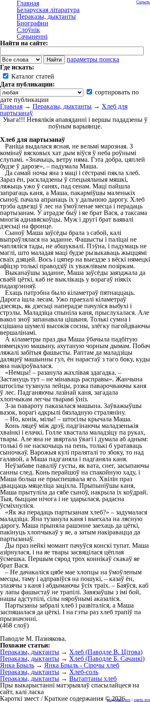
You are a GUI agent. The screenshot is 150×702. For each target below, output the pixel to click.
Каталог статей (32, 76)
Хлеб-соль (83, 671)
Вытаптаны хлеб (93, 678)
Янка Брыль (17, 665)
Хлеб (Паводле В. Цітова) (105, 651)
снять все (142, 699)
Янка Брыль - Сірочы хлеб (81, 665)
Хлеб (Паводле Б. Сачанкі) (107, 658)
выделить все (118, 699)
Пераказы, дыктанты (62, 106)
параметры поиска (93, 59)
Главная (11, 106)
